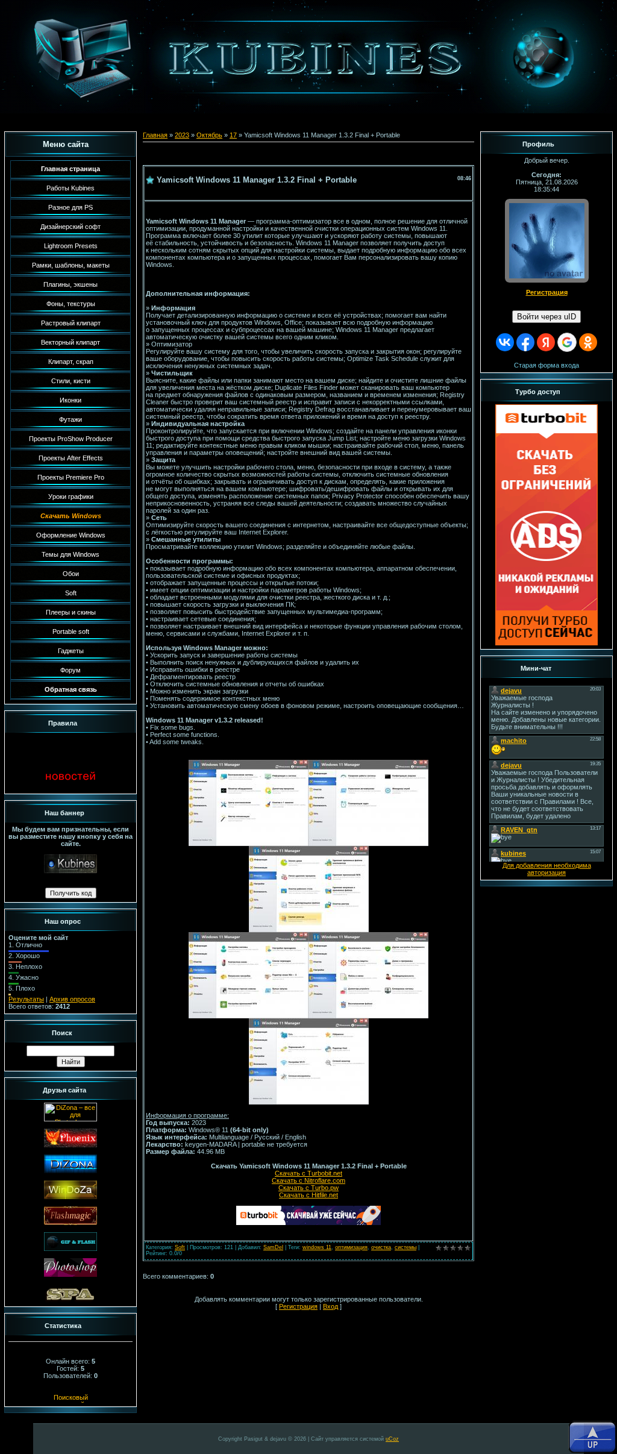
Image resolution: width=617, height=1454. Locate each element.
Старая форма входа (546, 365)
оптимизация (351, 1247)
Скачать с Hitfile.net (308, 1195)
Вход (330, 1306)
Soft (180, 1247)
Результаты (26, 999)
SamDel (273, 1247)
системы (405, 1247)
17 (233, 135)
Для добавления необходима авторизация (547, 869)
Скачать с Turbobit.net (308, 1173)
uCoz (392, 1439)
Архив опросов (72, 999)
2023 (182, 135)
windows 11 (316, 1247)
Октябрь (209, 135)
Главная (155, 135)
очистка (381, 1247)
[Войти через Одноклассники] (588, 342)
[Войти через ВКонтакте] (505, 342)
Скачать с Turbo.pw (308, 1187)
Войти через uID (546, 316)
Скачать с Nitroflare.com (308, 1180)
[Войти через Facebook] (525, 342)
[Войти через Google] (567, 342)
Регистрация (298, 1306)
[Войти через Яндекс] (546, 342)
